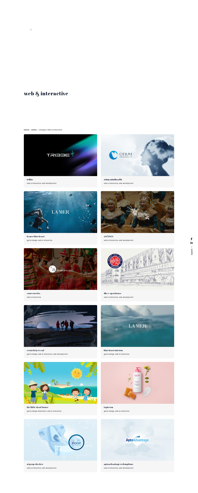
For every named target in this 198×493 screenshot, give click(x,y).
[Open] (30, 139)
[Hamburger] (31, 29)
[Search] (6, 487)
